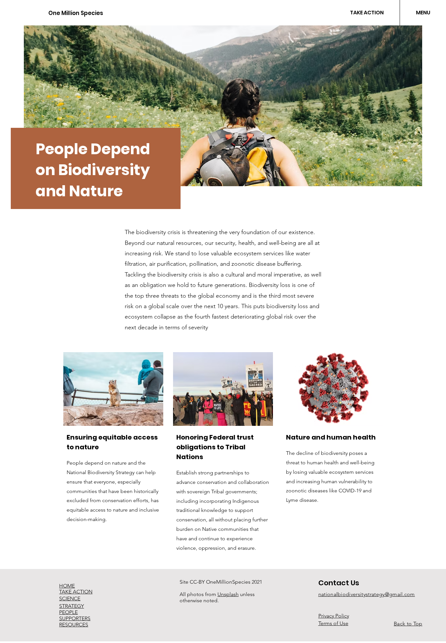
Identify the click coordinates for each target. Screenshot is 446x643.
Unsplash (228, 594)
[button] (423, 12)
